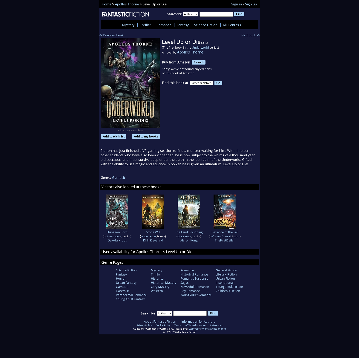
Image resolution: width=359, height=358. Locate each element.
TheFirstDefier (225, 240)
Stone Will (153, 232)
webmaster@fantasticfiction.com (207, 328)
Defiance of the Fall (224, 232)
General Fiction (226, 270)
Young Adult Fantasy (130, 299)
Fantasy (183, 25)
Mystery (128, 25)
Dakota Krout (117, 240)
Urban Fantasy (126, 283)
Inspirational (225, 283)
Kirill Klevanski (153, 240)
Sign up (251, 4)
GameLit (118, 177)
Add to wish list (114, 136)
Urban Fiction (225, 278)
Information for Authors (198, 321)
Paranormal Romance (131, 295)
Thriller (145, 25)
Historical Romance (194, 274)
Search (199, 62)
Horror (121, 278)
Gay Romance (190, 291)
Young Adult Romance (196, 295)
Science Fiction (205, 25)
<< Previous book (111, 35)
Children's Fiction (228, 291)
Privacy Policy (144, 325)
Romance (164, 25)
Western (157, 291)
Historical (157, 278)
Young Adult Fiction (229, 287)
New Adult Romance (194, 287)
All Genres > (233, 25)
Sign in (236, 4)
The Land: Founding (189, 232)
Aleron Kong (189, 240)
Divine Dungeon (113, 236)
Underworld (200, 47)
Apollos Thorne (190, 52)
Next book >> (250, 35)
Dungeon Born (117, 232)
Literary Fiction (226, 274)
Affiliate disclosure (195, 325)
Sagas (184, 283)
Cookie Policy (163, 325)
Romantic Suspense (194, 278)
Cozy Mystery (160, 287)
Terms (177, 325)
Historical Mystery (163, 283)
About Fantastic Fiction (160, 321)
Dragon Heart (148, 236)
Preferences (216, 325)
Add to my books (146, 136)
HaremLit (122, 291)
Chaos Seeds (184, 236)
